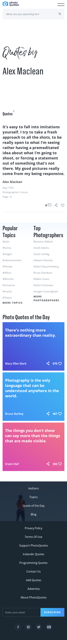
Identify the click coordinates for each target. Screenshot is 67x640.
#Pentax (7, 266)
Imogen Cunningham (46, 291)
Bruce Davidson (43, 272)
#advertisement (12, 260)
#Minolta (8, 279)
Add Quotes (33, 580)
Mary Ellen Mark (15, 363)
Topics (33, 497)
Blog (33, 514)
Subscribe (52, 612)
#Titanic (7, 297)
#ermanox (9, 285)
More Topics (13, 302)
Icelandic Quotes (33, 554)
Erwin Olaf (12, 464)
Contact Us (33, 571)
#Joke (6, 241)
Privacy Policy (33, 528)
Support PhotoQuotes (33, 545)
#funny (7, 247)
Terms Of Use (33, 537)
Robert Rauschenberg (46, 266)
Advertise (33, 589)
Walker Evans (41, 279)
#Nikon (7, 272)
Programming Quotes (33, 563)
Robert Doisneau (43, 285)
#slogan (7, 254)
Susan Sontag (41, 254)
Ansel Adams (41, 247)
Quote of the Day (33, 506)
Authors (33, 488)
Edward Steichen (43, 260)
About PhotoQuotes (34, 597)
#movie (7, 291)
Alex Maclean (12, 182)
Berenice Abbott (43, 241)
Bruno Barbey (14, 414)
